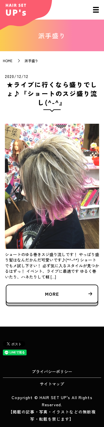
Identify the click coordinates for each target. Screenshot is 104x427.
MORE (52, 293)
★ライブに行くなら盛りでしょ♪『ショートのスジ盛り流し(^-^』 (52, 93)
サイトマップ (52, 384)
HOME (7, 60)
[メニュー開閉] (96, 10)
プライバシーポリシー (52, 371)
